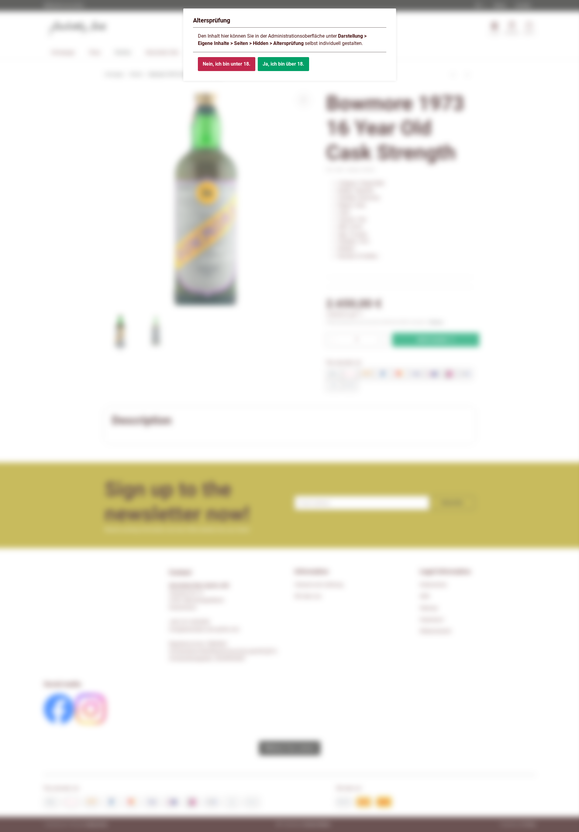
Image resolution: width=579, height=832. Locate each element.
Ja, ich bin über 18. (283, 64)
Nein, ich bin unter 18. (226, 64)
